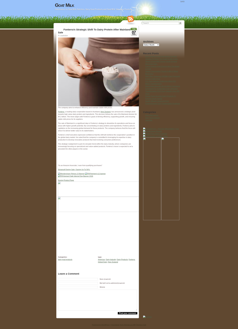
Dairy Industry (111, 260)
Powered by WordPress (101, 325)
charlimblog (64, 35)
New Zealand (106, 112)
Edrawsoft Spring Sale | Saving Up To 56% (74, 170)
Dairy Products (122, 260)
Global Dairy (102, 262)
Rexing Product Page (66, 180)
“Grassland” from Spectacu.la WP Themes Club (128, 325)
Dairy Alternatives (151, 115)
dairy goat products (65, 260)
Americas (101, 260)
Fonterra (61, 112)
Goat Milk (64, 5)
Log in (182, 1)
